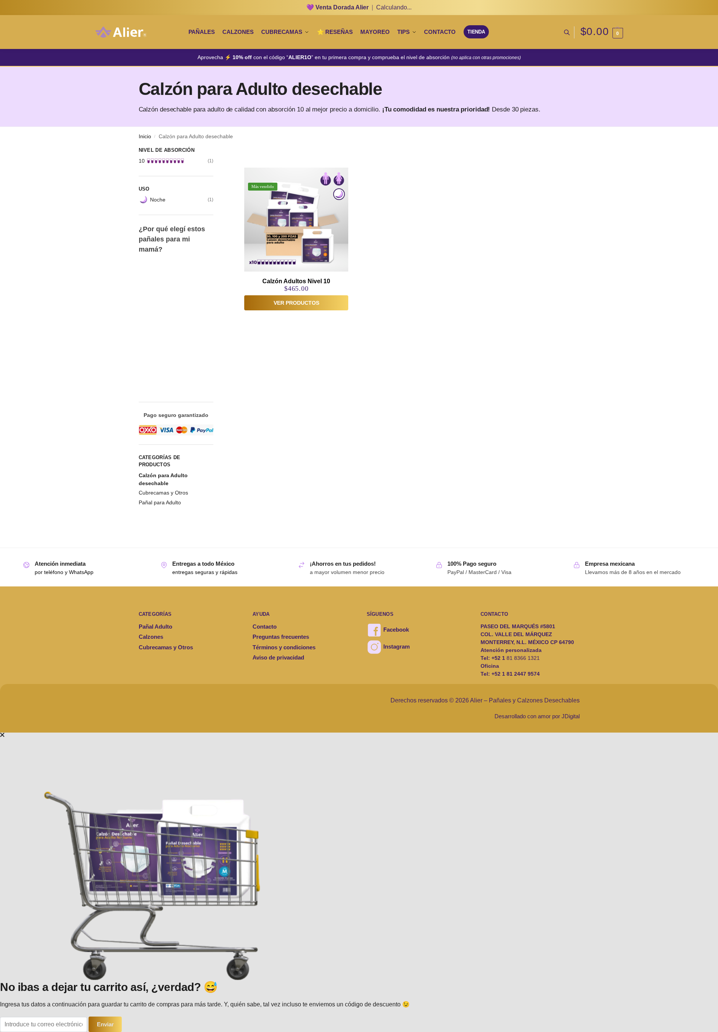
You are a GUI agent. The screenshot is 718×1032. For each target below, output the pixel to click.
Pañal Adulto (155, 626)
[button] (601, 32)
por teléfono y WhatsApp (64, 572)
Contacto (265, 626)
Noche (157, 200)
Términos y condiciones (284, 647)
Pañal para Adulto (160, 502)
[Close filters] (215, 151)
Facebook (395, 629)
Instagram (396, 646)
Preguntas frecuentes (281, 637)
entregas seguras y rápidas (204, 572)
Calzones (151, 637)
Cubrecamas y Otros (163, 493)
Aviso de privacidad (278, 657)
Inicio (145, 136)
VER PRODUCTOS (296, 303)
